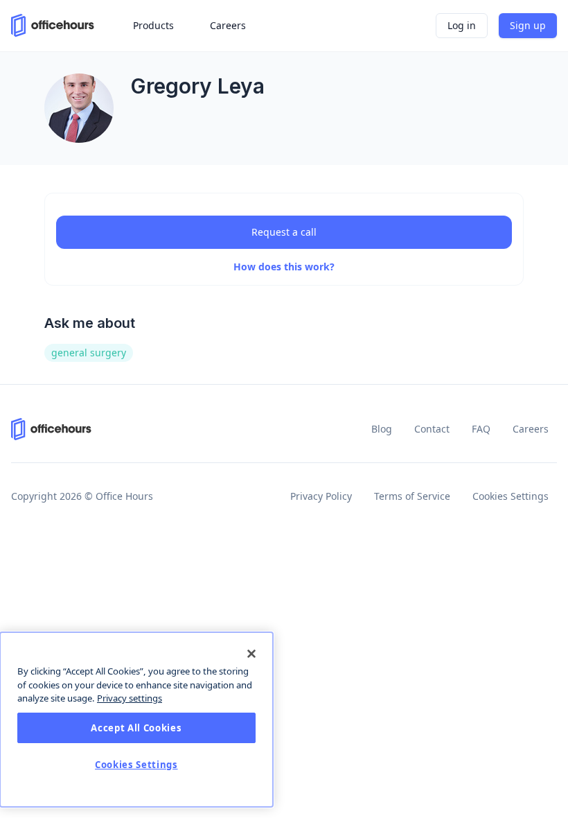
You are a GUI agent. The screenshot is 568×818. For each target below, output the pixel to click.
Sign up (528, 25)
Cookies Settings (510, 496)
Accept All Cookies (136, 728)
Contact (432, 428)
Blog (381, 428)
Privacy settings (129, 698)
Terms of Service (412, 496)
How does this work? (284, 266)
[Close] (251, 654)
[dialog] (136, 719)
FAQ (481, 428)
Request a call (284, 231)
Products (153, 25)
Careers (531, 428)
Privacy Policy (321, 496)
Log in (461, 25)
